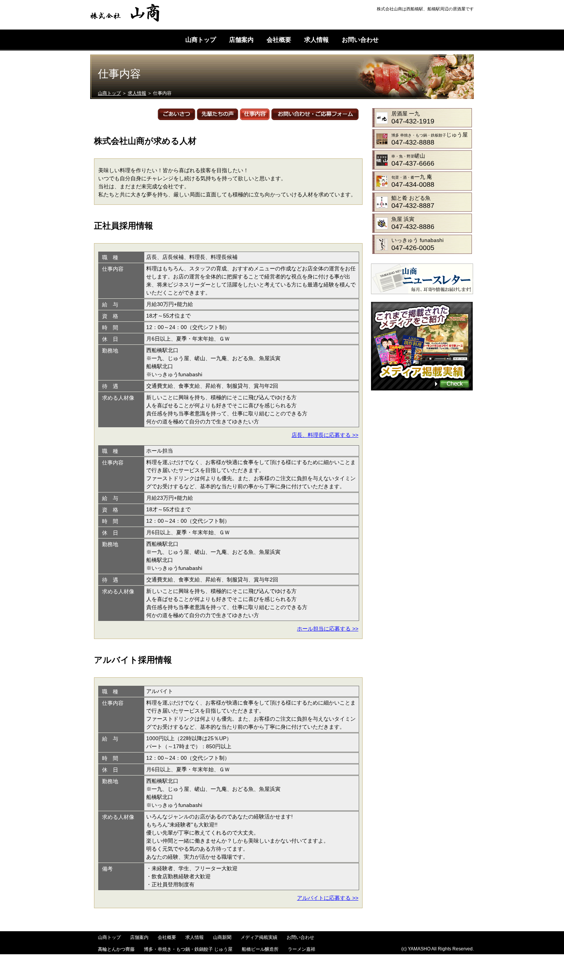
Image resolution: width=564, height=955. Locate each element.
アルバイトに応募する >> (327, 898)
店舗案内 (241, 39)
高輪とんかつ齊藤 (116, 949)
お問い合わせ (360, 39)
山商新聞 (222, 937)
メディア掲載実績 (259, 937)
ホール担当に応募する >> (327, 629)
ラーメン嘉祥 (301, 949)
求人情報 (316, 39)
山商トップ (200, 39)
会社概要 (279, 39)
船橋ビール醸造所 (260, 949)
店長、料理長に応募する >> (325, 435)
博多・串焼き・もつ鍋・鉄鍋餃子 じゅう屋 (188, 949)
